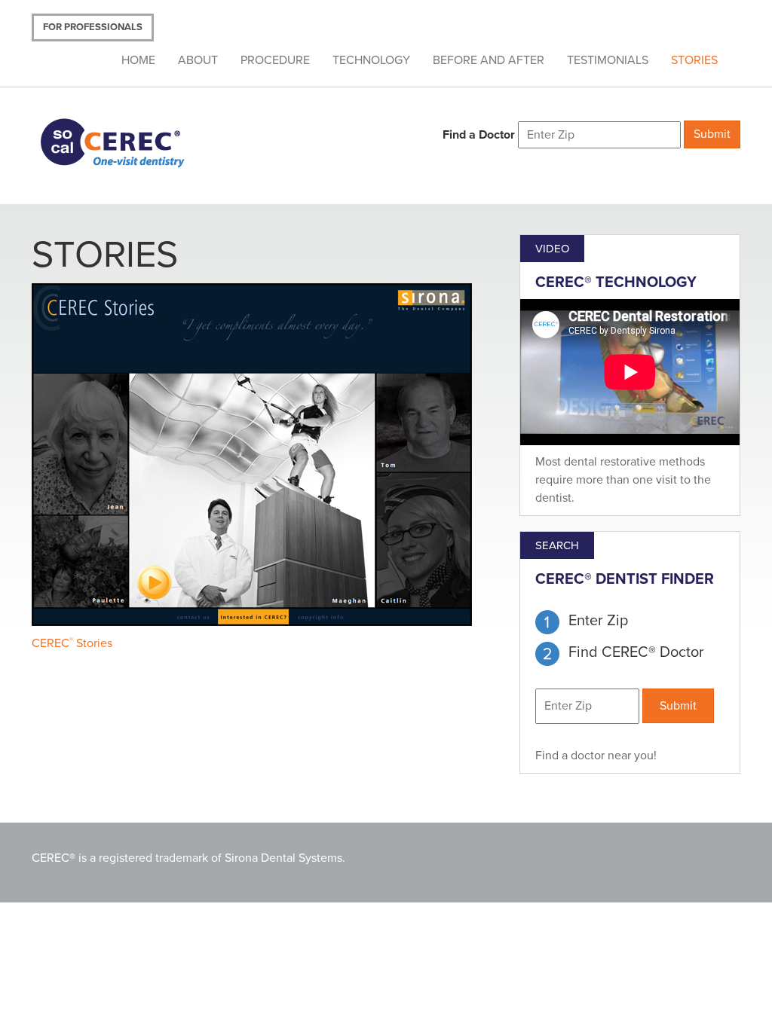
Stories (694, 60)
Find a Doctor (479, 134)
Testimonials (607, 60)
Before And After (488, 60)
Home (138, 60)
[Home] (131, 141)
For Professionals (92, 27)
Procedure (275, 60)
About (198, 60)
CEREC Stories (72, 643)
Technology (371, 60)
